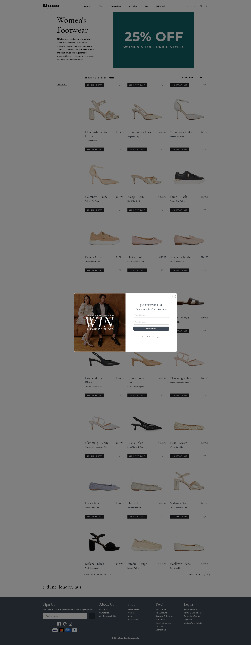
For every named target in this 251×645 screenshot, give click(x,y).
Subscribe (151, 328)
